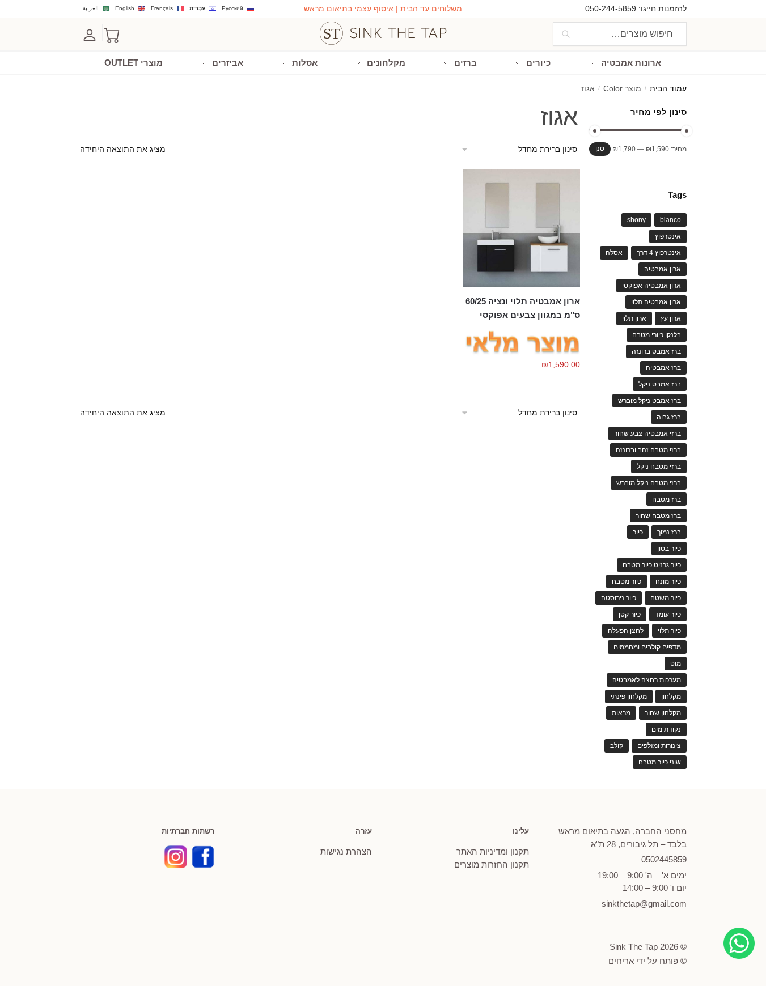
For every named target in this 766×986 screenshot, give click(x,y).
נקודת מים (666, 729)
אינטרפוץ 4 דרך (659, 253)
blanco (670, 220)
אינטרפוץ (668, 236)
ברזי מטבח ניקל (659, 466)
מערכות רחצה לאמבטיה (646, 680)
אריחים (621, 961)
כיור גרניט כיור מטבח (652, 565)
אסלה (614, 253)
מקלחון (671, 696)
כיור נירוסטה (618, 598)
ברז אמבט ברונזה (656, 351)
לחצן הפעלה (626, 631)
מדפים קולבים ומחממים (647, 647)
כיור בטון (669, 548)
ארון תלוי (634, 318)
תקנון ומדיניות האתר (492, 851)
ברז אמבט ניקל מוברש (649, 401)
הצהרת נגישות (346, 851)
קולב (616, 746)
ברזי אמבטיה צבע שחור (647, 433)
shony (636, 220)
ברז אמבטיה (663, 368)
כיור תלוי (669, 631)
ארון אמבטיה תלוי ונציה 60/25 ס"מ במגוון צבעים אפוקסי (522, 308)
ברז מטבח (666, 499)
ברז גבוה (669, 417)
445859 (664, 859)
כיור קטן (630, 614)
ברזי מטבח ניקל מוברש (648, 483)
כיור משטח (665, 598)
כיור (638, 532)
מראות (621, 713)
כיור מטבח (626, 581)
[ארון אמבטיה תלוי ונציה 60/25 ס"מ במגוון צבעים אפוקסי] (521, 228)
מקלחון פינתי (629, 696)
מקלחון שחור (663, 713)
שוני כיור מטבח (659, 762)
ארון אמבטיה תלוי (656, 302)
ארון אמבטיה (662, 269)
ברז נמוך (669, 532)
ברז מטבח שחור (658, 516)
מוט (675, 664)
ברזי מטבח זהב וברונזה (648, 450)
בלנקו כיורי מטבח (656, 335)
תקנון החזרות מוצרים (491, 864)
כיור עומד (668, 614)
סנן (599, 148)
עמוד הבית (668, 88)
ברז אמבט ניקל (659, 384)
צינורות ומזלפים (659, 746)
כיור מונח (668, 581)
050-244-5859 (610, 8)
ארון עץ (671, 318)
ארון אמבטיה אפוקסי (651, 286)
